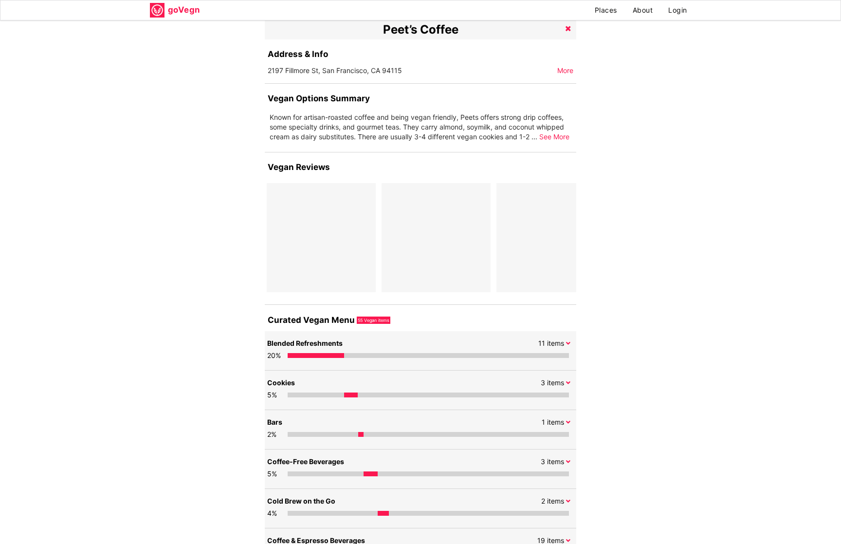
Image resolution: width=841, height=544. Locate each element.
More (565, 70)
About (643, 10)
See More (554, 136)
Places (606, 10)
